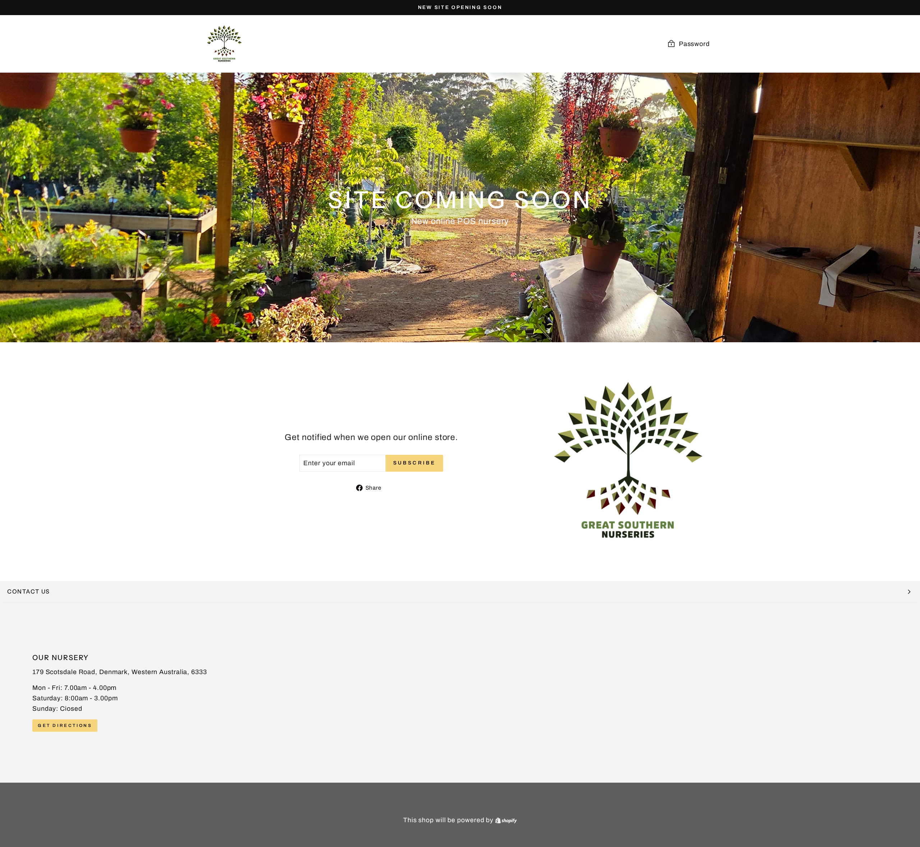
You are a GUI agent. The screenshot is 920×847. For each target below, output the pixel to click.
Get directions (65, 725)
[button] (460, 592)
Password (694, 43)
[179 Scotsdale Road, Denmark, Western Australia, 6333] (460, 693)
